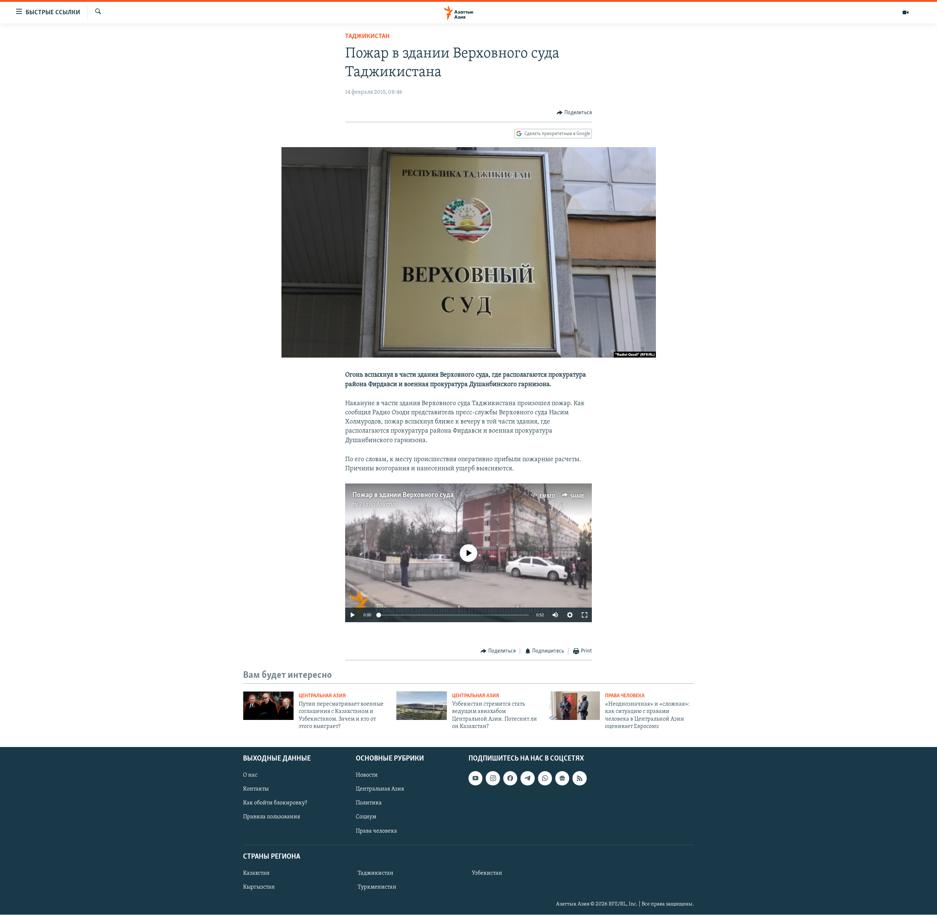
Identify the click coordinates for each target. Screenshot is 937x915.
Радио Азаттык (378, 505)
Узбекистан (487, 873)
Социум (366, 817)
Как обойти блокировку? (275, 803)
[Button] (574, 112)
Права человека (625, 696)
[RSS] (579, 778)
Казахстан (256, 873)
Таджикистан (367, 36)
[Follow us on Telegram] (527, 778)
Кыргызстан (259, 887)
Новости (367, 775)
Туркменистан (377, 887)
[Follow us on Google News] (562, 778)
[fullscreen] (584, 615)
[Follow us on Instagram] (493, 778)
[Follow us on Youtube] (475, 778)
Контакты (256, 789)
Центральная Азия (322, 696)
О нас (250, 775)
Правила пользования (271, 817)
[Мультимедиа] (906, 12)
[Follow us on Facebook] (510, 778)
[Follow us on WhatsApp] (545, 778)
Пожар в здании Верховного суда (402, 495)
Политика (369, 803)
